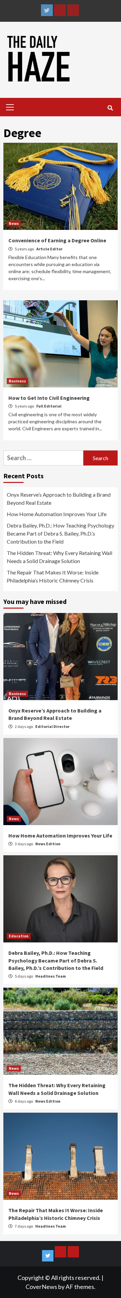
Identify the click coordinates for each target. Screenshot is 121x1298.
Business (17, 380)
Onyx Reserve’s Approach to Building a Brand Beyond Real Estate (59, 498)
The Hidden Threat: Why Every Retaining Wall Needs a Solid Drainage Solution (59, 557)
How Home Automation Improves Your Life (57, 514)
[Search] (110, 108)
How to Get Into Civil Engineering (49, 397)
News (14, 223)
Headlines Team (50, 976)
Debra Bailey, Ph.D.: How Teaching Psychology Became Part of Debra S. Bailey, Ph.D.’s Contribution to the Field (60, 533)
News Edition (48, 843)
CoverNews (41, 1286)
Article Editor (49, 248)
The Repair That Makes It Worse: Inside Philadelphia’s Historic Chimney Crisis (52, 576)
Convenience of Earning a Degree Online (58, 240)
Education (19, 935)
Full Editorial (49, 406)
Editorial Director (52, 726)
